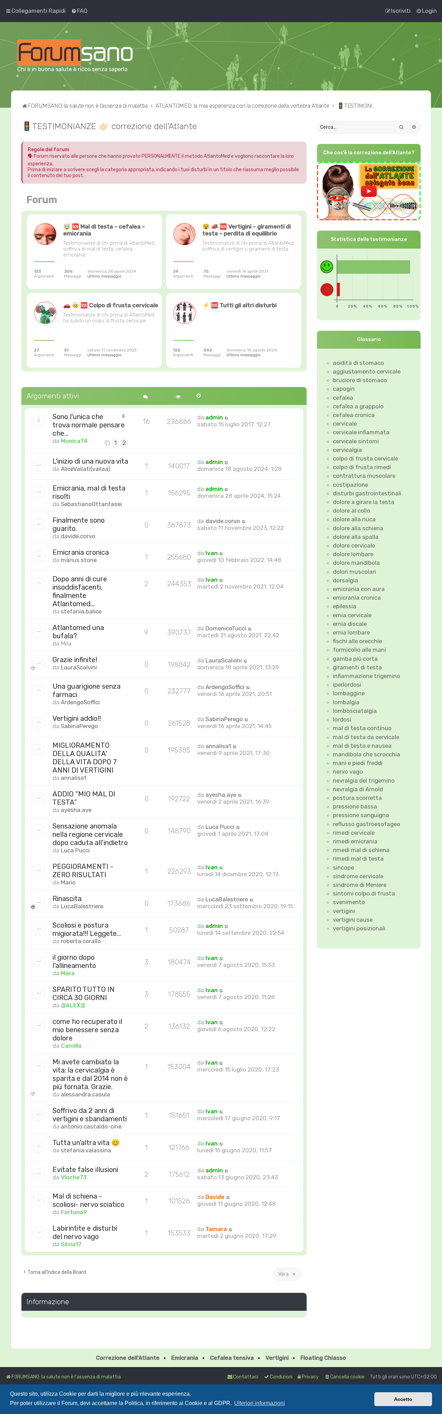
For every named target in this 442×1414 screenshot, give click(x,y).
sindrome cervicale (358, 876)
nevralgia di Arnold (358, 789)
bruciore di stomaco (360, 380)
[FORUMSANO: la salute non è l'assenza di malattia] (75, 52)
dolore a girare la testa (363, 501)
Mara (68, 973)
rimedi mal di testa (358, 858)
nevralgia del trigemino (364, 780)
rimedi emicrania (355, 841)
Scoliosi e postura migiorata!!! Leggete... (86, 929)
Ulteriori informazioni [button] (259, 1403)
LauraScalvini (79, 667)
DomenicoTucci (225, 628)
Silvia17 (71, 1244)
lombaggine (349, 693)
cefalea (343, 397)
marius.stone (79, 559)
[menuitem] (79, 11)
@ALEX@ (73, 1005)
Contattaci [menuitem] (245, 1377)
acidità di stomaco (358, 362)
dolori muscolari (354, 571)
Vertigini (277, 1358)
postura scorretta (357, 797)
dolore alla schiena (358, 528)
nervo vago (348, 771)
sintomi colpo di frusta (364, 893)
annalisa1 (73, 777)
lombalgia (346, 702)
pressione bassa (355, 806)
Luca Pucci (75, 850)
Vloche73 (74, 1177)
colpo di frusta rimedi (362, 467)
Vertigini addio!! (76, 718)
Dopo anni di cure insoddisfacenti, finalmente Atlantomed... (79, 591)
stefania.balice (81, 611)
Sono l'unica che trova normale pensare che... (88, 425)
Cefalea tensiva (232, 1358)
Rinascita (66, 898)
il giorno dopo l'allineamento (74, 961)
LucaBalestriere (82, 906)
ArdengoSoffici (80, 702)
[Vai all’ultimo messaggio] (226, 417)
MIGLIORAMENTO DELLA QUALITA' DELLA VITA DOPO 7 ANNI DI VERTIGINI (84, 757)
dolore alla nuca (354, 519)
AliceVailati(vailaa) (85, 468)
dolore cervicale (354, 545)
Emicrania (184, 1358)
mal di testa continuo (362, 728)
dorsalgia (345, 580)
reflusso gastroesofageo (366, 824)
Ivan (211, 553)
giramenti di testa (357, 667)
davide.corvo (78, 536)
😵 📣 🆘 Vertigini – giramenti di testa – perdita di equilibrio (246, 230)
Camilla (71, 1045)
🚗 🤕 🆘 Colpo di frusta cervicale (110, 305)
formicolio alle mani (359, 649)
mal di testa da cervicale (366, 737)
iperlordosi (347, 684)
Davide (214, 1196)
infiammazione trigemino (366, 675)
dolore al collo (351, 510)
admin (214, 417)
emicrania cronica (357, 597)
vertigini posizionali (359, 928)
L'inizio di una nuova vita (90, 461)
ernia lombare (351, 632)
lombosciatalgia (355, 710)
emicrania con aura (359, 588)
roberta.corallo (81, 941)
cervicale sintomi (356, 441)
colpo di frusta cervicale (365, 458)
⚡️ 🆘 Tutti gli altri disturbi (239, 305)
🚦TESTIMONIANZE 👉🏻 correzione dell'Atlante (109, 126)
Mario (68, 882)
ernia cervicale (352, 615)
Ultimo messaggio (104, 276)
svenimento (349, 902)
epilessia (344, 606)
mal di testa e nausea (362, 745)
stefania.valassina (86, 1150)
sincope (343, 867)
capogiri (344, 388)
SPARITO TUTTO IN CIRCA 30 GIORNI (83, 993)
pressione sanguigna (361, 815)
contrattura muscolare (364, 475)
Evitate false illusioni (85, 1169)
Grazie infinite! (74, 660)
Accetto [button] (403, 1399)
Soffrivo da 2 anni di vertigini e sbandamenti (89, 1114)
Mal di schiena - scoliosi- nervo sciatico (88, 1200)
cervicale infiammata (361, 432)
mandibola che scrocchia (366, 754)
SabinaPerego (79, 726)
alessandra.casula (85, 1094)
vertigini (344, 911)
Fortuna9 (74, 1212)
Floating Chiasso (323, 1358)
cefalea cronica (354, 414)
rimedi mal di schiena (361, 849)
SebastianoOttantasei (91, 504)
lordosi (342, 719)
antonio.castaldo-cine (91, 1126)
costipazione (350, 484)
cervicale (345, 423)
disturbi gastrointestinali (367, 493)
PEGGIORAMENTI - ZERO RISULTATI (82, 870)
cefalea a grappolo (358, 406)
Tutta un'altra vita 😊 (86, 1143)
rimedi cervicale (354, 832)
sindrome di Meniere (359, 884)
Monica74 (74, 440)
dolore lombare (353, 554)
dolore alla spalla (355, 536)
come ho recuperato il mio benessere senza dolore (87, 1029)
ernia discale (350, 623)
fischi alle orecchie (357, 641)
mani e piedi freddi (358, 762)
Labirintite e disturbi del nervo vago (84, 1232)
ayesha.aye (76, 809)
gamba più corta (355, 658)
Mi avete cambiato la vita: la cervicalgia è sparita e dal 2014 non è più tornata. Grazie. (90, 1074)
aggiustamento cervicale (367, 371)
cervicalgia (347, 449)
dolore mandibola (356, 562)
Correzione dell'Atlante (128, 1358)
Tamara (216, 1229)
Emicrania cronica (80, 552)
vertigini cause (353, 919)
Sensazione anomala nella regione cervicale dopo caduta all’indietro (90, 834)
